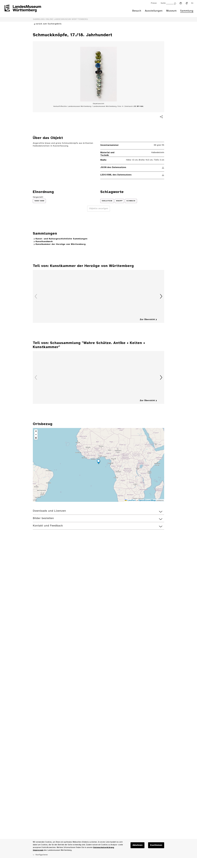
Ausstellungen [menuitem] (154, 10)
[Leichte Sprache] (181, 3)
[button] (98, 462)
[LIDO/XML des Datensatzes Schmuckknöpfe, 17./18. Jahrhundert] (163, 174)
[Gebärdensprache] (186, 3)
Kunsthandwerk (44, 241)
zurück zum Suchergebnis (49, 24)
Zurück (36, 296)
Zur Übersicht (147, 319)
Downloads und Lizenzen (49, 510)
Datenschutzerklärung (103, 847)
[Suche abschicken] (175, 3)
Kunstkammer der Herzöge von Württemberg (61, 244)
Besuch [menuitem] (136, 10)
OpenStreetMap (147, 500)
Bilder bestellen (43, 518)
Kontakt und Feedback (48, 525)
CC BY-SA (138, 106)
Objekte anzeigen (98, 208)
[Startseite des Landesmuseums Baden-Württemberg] (23, 10)
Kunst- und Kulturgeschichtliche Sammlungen (61, 239)
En (192, 3)
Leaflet (131, 500)
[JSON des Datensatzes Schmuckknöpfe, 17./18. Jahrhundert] (163, 167)
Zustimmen (156, 845)
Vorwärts (161, 296)
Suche (163, 3)
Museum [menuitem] (171, 10)
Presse (154, 3)
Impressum (38, 850)
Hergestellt (38, 197)
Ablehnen (137, 845)
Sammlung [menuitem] (186, 10)
